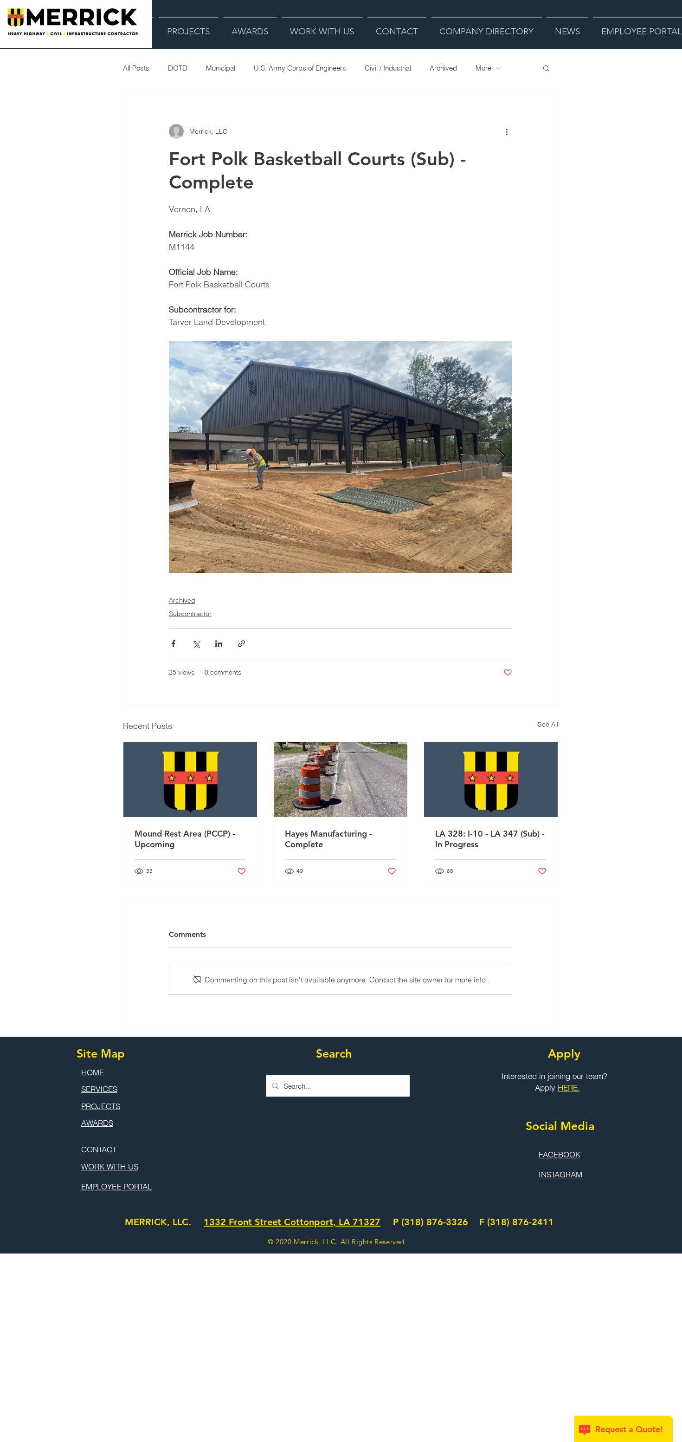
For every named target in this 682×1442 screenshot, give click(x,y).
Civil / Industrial (388, 68)
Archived (443, 68)
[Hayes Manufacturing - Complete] (340, 779)
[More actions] (506, 131)
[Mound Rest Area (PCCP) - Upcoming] (190, 779)
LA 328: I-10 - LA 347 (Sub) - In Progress (490, 839)
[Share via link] (241, 643)
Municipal (220, 68)
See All (548, 724)
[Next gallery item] (501, 457)
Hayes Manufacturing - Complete (328, 839)
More (483, 68)
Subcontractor (190, 614)
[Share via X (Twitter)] (196, 643)
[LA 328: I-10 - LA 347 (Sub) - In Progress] (491, 779)
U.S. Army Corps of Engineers (300, 68)
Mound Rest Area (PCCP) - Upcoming (185, 839)
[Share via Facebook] (173, 643)
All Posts (136, 68)
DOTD (177, 68)
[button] (546, 67)
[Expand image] (340, 457)
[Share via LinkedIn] (218, 643)
